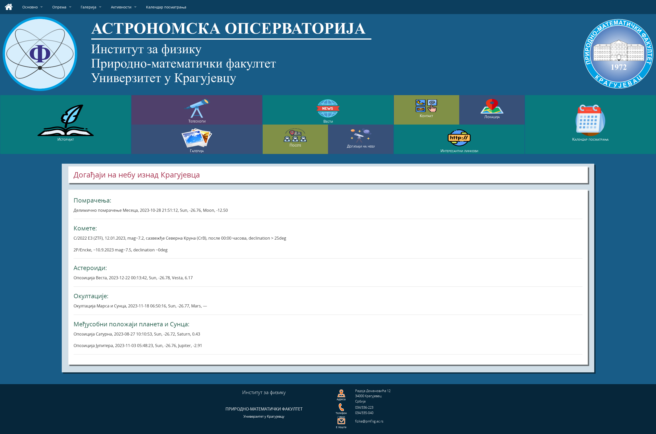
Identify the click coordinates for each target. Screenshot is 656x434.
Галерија (88, 7)
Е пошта (341, 427)
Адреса (341, 399)
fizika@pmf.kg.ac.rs (369, 421)
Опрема (59, 7)
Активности (121, 7)
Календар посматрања (166, 7)
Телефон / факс (341, 415)
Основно (30, 7)
